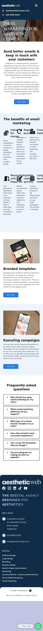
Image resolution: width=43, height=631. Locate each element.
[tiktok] (20, 488)
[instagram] (9, 488)
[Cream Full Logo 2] (11, 5)
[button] (21, 400)
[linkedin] (14, 488)
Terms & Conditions (14, 595)
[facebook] (4, 488)
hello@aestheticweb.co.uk (17, 10)
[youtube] (25, 488)
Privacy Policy (31, 595)
